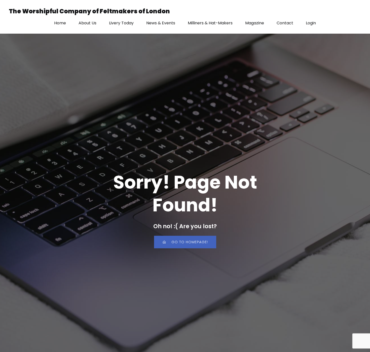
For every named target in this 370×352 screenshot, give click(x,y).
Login (311, 23)
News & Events (160, 23)
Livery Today (121, 23)
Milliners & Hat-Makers (210, 23)
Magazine (254, 23)
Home (60, 23)
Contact (285, 23)
